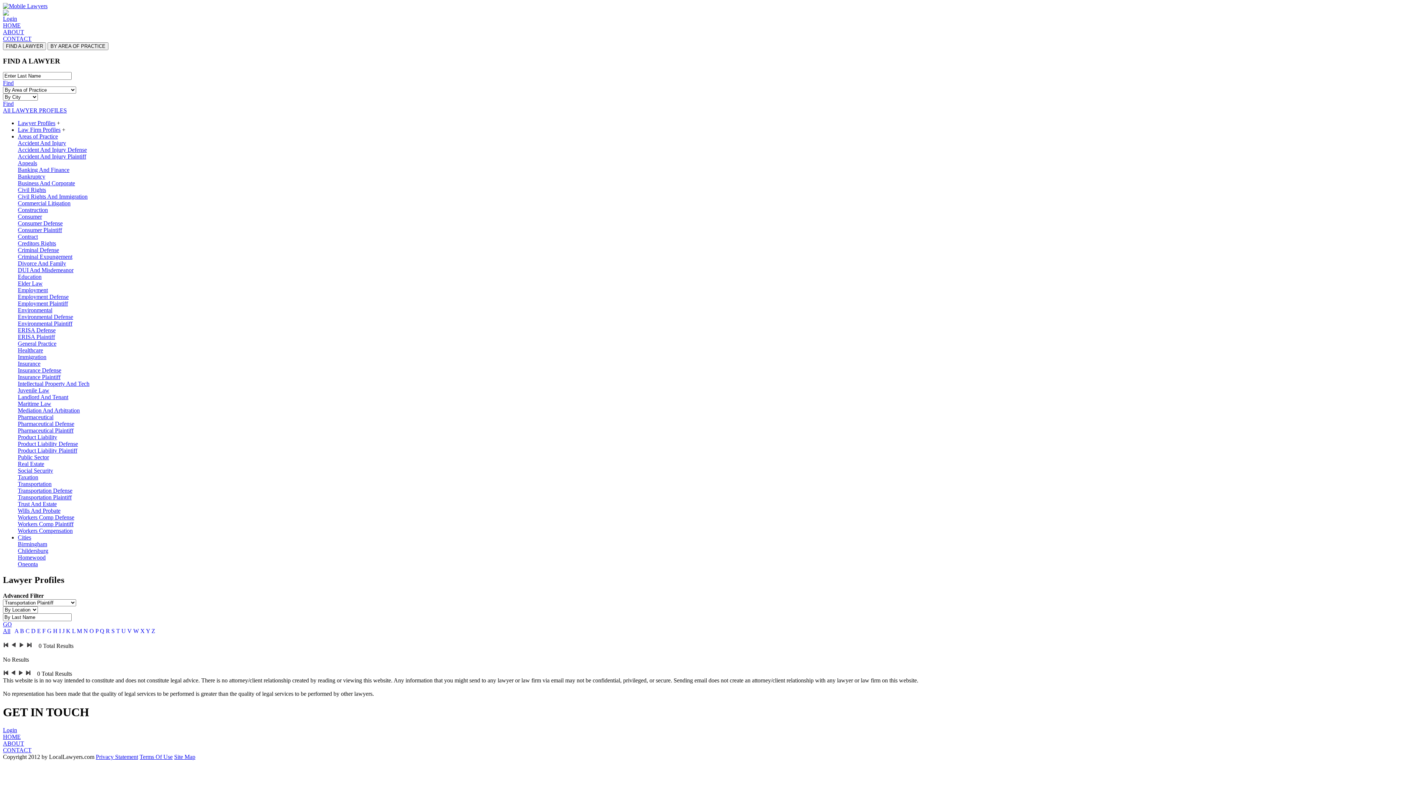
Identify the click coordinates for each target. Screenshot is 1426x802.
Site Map (184, 757)
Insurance (29, 364)
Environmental (35, 310)
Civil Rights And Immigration (53, 196)
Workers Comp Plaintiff (46, 524)
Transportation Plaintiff (45, 497)
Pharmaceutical (35, 417)
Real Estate (31, 464)
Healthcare (30, 350)
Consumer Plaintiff (40, 230)
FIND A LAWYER (24, 46)
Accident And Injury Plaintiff (52, 156)
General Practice (37, 343)
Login (10, 19)
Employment (33, 290)
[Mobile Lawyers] (25, 6)
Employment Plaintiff (43, 303)
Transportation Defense (45, 491)
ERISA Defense (37, 330)
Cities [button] (24, 537)
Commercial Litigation (44, 203)
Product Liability (37, 437)
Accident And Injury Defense (52, 150)
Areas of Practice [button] (38, 136)
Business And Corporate (46, 183)
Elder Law (30, 283)
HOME (12, 25)
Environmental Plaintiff (45, 323)
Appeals (27, 163)
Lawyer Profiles (36, 123)
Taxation (28, 477)
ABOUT (13, 32)
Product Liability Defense (48, 444)
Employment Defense (43, 297)
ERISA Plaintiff (36, 337)
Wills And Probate (39, 511)
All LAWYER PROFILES (35, 110)
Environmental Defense (45, 317)
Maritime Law (34, 404)
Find (8, 83)
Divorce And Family (42, 263)
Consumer (30, 216)
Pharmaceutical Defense (46, 424)
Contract (28, 237)
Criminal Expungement (45, 257)
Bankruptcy (31, 176)
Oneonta (28, 564)
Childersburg (33, 551)
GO (7, 624)
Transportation (35, 484)
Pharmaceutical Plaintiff (46, 430)
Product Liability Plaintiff (47, 450)
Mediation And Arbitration (49, 410)
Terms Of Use (156, 757)
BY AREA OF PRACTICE (78, 46)
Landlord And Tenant (43, 397)
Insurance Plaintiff (39, 377)
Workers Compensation (45, 531)
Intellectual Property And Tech (53, 384)
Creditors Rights (37, 243)
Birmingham (32, 544)
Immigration (32, 357)
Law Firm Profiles (39, 130)
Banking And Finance (43, 170)
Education (30, 277)
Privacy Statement (117, 757)
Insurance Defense (39, 370)
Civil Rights (32, 190)
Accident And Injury (42, 143)
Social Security (35, 470)
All (6, 631)
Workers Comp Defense (46, 517)
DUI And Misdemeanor (46, 270)
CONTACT (17, 39)
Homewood (32, 557)
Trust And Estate (37, 504)
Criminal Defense (38, 250)
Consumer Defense (40, 223)
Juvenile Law (33, 390)
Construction (33, 210)
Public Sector (33, 457)
